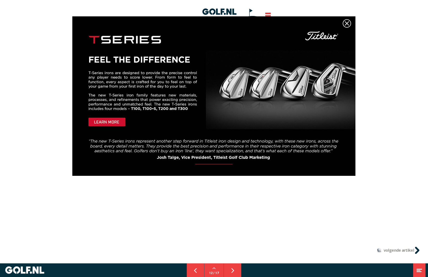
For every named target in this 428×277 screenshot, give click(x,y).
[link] (252, 13)
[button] (268, 16)
